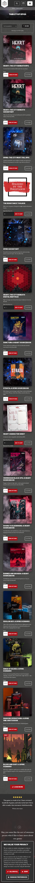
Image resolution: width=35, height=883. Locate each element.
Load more (18, 787)
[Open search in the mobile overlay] (17, 3)
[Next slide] (19, 827)
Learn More (28, 74)
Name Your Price (7, 211)
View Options (13, 74)
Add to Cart (19, 214)
